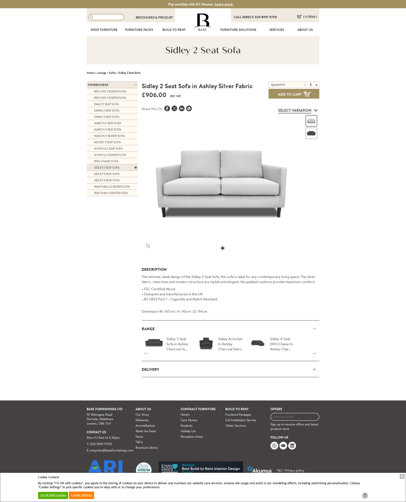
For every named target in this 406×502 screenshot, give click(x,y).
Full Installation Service (240, 420)
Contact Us (96, 432)
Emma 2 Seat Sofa (106, 110)
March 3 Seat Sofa (107, 129)
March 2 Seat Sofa (107, 123)
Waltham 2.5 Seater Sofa (112, 186)
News (139, 436)
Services (276, 30)
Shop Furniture (104, 30)
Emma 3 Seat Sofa (106, 117)
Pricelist (165, 17)
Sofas (112, 73)
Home (90, 73)
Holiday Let (188, 431)
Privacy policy (294, 470)
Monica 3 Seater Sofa (110, 155)
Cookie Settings (81, 495)
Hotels (185, 414)
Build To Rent (174, 30)
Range (148, 328)
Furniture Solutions (238, 30)
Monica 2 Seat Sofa (108, 148)
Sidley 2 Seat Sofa (106, 167)
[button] (222, 248)
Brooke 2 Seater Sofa (110, 91)
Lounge (101, 73)
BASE (202, 30)
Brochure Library (147, 447)
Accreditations (145, 425)
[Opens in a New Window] (189, 109)
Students (186, 425)
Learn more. (224, 4)
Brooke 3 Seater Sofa (110, 98)
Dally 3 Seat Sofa (106, 104)
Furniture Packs (139, 30)
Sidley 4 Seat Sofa (107, 180)
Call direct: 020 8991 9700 (255, 17)
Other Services (235, 425)
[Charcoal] (311, 133)
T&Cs (139, 442)
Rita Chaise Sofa (106, 161)
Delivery (150, 369)
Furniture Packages (238, 414)
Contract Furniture (198, 409)
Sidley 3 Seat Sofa (106, 174)
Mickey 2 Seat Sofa (107, 142)
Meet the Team (146, 431)
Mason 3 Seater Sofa (109, 136)
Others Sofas (98, 85)
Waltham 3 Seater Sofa (111, 193)
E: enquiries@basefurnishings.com (110, 450)
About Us (305, 30)
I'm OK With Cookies (53, 495)
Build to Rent (237, 409)
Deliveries (142, 420)
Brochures (145, 17)
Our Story (142, 414)
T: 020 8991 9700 (99, 444)
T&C (280, 470)
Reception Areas (192, 436)
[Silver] (311, 121)
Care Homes (189, 420)
